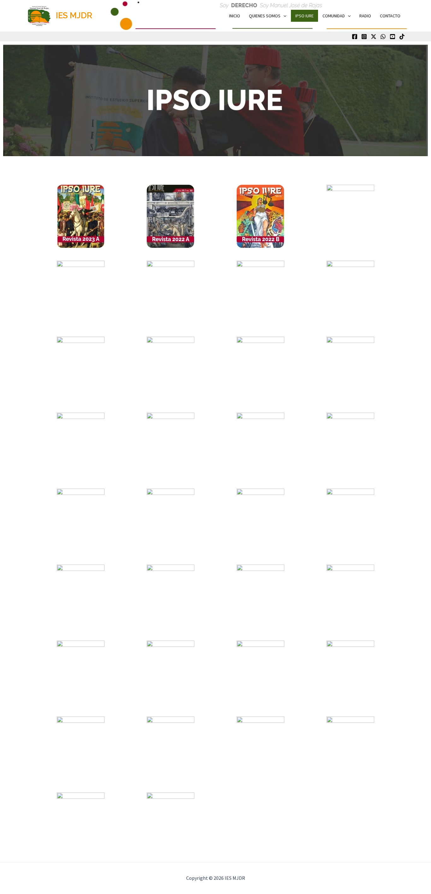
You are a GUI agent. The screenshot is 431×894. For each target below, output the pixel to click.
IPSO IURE (304, 16)
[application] (283, 16)
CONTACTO (390, 16)
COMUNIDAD (333, 16)
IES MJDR (74, 15)
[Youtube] (392, 36)
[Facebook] (354, 36)
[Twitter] (373, 36)
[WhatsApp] (383, 36)
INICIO (234, 16)
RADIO (365, 16)
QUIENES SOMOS (264, 16)
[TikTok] (402, 36)
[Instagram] (364, 36)
